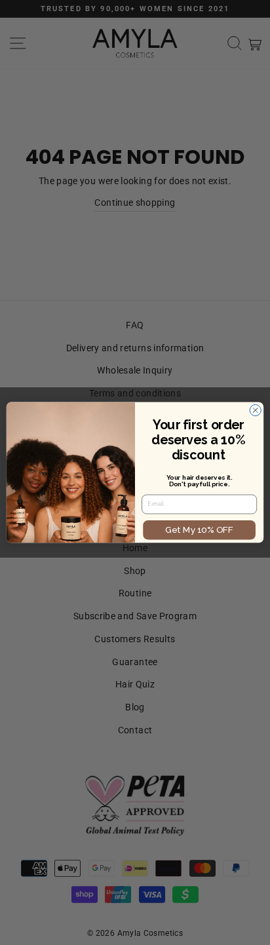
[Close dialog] (255, 410)
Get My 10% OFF (199, 529)
